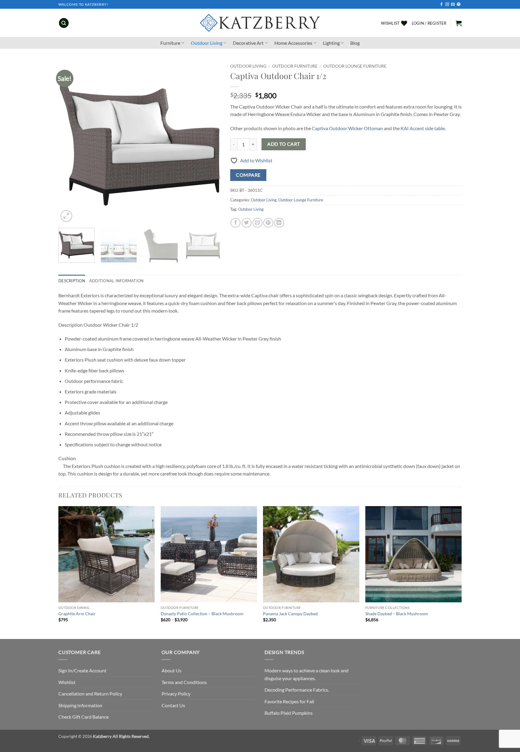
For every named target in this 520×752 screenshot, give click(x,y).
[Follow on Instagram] (447, 4)
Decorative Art (248, 43)
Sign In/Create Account (82, 670)
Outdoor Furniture (294, 66)
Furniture (170, 43)
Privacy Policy (176, 693)
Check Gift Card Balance (83, 717)
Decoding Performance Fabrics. (297, 689)
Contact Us (173, 705)
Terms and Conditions (184, 682)
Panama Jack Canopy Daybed (290, 613)
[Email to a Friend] (257, 223)
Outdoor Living (206, 43)
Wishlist (67, 682)
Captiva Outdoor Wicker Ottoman (347, 128)
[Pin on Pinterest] (268, 223)
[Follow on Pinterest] (458, 4)
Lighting (331, 43)
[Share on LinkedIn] (279, 223)
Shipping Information (80, 705)
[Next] (210, 142)
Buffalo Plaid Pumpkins (289, 713)
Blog (355, 43)
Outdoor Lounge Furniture (354, 66)
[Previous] (69, 142)
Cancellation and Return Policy (90, 693)
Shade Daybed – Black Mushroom (396, 613)
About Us (171, 670)
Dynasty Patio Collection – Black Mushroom (202, 613)
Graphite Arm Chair (77, 613)
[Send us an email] (453, 4)
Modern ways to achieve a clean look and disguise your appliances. (306, 674)
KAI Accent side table (423, 128)
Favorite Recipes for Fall (289, 701)
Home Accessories (293, 43)
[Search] (64, 23)
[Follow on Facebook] (441, 4)
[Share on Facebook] (235, 223)
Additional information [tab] (116, 280)
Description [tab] (71, 280)
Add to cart (283, 144)
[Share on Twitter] (247, 223)
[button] (429, 23)
